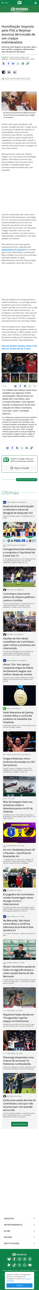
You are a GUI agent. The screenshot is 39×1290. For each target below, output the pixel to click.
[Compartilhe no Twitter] (3, 63)
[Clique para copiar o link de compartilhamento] (27, 63)
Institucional (12, 1243)
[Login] (35, 2)
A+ (9, 72)
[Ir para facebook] (14, 1259)
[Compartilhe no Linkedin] (13, 63)
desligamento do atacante (14, 249)
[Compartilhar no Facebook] (8, 63)
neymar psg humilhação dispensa (27, 479)
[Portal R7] (20, 2)
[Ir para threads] (30, 1259)
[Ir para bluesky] (9, 1259)
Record (8, 1237)
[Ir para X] (19, 1265)
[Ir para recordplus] (9, 1265)
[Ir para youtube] (30, 1265)
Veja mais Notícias (19, 1124)
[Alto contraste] (4, 72)
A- (15, 72)
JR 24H (7, 1231)
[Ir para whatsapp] (24, 1265)
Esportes (5, 57)
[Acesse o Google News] (23, 63)
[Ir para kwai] (24, 1259)
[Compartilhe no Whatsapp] (18, 63)
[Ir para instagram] (19, 1259)
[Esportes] (19, 9)
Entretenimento (13, 1224)
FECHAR (19, 1285)
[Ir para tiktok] (14, 1265)
